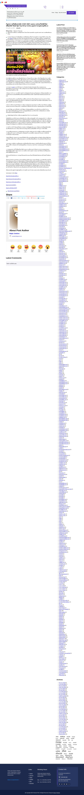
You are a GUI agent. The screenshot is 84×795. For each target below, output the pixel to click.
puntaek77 (61, 408)
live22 (60, 276)
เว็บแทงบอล (61, 667)
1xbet (60, 88)
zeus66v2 (61, 565)
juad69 (60, 250)
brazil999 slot (62, 165)
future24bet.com (62, 213)
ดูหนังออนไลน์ (62, 577)
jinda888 (61, 242)
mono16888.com (62, 320)
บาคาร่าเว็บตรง (62, 588)
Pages (30, 777)
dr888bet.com (62, 185)
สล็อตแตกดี (61, 642)
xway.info (61, 556)
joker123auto (62, 245)
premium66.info (62, 398)
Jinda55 (61, 241)
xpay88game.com (63, 552)
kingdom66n (61, 258)
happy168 (61, 226)
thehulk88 (61, 497)
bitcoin (60, 151)
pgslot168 (61, 374)
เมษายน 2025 (62, 706)
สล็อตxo (61, 631)
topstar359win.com (63, 508)
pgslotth (60, 387)
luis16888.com (62, 286)
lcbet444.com (62, 270)
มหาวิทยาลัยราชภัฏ (63, 600)
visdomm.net (62, 544)
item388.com (62, 239)
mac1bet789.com (63, 294)
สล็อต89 (61, 623)
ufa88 (60, 518)
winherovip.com (62, 550)
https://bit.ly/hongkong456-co (12, 176)
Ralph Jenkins (14, 233)
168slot (60, 83)
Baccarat (61, 131)
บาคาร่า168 (61, 585)
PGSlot (60, 373)
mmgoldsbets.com (63, 316)
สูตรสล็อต (61, 647)
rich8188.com (62, 423)
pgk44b (60, 371)
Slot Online (61, 472)
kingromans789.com (63, 260)
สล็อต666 (61, 619)
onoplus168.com (62, 348)
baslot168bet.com (63, 138)
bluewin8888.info (63, 154)
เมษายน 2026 (62, 688)
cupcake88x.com (62, 178)
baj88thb (61, 132)
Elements (31, 783)
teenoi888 (61, 494)
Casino (60, 172)
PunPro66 (61, 401)
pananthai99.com (63, 351)
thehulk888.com (62, 499)
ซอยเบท (60, 572)
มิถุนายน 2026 (62, 685)
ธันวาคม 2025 (62, 694)
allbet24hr (61, 116)
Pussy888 (61, 409)
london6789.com (62, 282)
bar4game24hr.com (63, 137)
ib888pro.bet (62, 235)
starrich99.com (62, 490)
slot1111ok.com (62, 474)
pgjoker (60, 370)
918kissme (61, 103)
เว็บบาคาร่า (61, 660)
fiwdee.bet (61, 201)
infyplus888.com (62, 236)
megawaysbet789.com (64, 308)
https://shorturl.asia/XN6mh (13, 191)
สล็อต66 (61, 618)
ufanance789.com (63, 530)
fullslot (60, 207)
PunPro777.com (62, 405)
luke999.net (61, 288)
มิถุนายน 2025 (62, 703)
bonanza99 (61, 157)
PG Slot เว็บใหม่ (62, 357)
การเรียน (61, 566)
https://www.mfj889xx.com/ (65, 231)
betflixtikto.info (62, 143)
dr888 (60, 184)
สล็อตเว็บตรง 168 (63, 640)
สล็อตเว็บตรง (62, 638)
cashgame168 (62, 171)
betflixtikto (61, 141)
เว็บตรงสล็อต (62, 659)
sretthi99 (61, 486)
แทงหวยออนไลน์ (62, 672)
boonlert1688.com (63, 160)
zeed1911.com (62, 563)
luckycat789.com (62, 285)
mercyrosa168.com (63, 310)
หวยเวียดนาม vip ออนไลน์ (64, 653)
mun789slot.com (62, 327)
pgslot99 (61, 379)
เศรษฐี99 (61, 669)
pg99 (60, 361)
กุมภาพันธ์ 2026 (62, 691)
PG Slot (60, 355)
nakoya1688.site (62, 333)
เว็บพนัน (61, 662)
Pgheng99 (61, 368)
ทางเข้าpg (61, 582)
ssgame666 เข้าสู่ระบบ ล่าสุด (65, 489)
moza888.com (62, 322)
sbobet (60, 445)
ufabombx (61, 525)
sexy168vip (61, 452)
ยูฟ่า (60, 603)
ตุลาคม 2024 (62, 715)
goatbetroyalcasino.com (64, 217)
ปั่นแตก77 (61, 594)
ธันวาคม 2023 (62, 729)
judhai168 (61, 251)
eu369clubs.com (62, 193)
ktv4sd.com (61, 264)
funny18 (61, 212)
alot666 (60, 119)
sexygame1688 (62, 456)
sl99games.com (62, 468)
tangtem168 (61, 493)
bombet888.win (62, 156)
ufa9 (60, 521)
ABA (60, 109)
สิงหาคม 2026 (62, 682)
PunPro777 (61, 404)
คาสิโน (60, 568)
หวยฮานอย (61, 651)
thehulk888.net (62, 500)
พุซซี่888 (61, 599)
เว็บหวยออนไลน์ (62, 666)
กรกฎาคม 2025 (62, 701)
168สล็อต (61, 84)
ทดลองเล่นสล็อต (62, 578)
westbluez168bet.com (64, 547)
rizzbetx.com (62, 426)
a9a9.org (61, 108)
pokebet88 (61, 393)
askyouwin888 (62, 127)
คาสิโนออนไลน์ (62, 571)
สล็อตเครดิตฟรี (62, 637)
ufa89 (60, 519)
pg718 (60, 358)
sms (60, 481)
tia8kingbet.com (62, 502)
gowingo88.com (62, 225)
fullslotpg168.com (63, 210)
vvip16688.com (62, 546)
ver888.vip (61, 540)
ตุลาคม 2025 (62, 697)
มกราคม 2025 (62, 710)
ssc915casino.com (63, 487)
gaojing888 (61, 215)
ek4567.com (61, 188)
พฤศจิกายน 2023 (62, 731)
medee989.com (62, 305)
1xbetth (60, 90)
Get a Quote (71, 12)
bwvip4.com (61, 169)
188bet (60, 86)
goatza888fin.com (63, 220)
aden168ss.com (62, 115)
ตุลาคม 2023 (62, 732)
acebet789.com (62, 113)
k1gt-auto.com (62, 253)
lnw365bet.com (62, 279)
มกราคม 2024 (62, 728)
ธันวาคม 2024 (62, 712)
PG (59, 354)
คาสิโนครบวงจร (62, 569)
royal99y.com (62, 431)
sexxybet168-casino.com (64, 449)
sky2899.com (62, 467)
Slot (60, 471)
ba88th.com (61, 128)
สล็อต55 (61, 616)
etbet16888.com (62, 191)
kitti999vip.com (62, 263)
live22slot (61, 278)
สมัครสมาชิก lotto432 (63, 609)
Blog (30, 781)
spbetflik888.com (62, 483)
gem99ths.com (62, 216)
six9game (61, 465)
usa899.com (61, 534)
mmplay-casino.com (63, 317)
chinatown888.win (63, 176)
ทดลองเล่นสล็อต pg (63, 579)
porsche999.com (62, 395)
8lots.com (61, 96)
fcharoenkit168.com (63, 195)
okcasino (61, 342)
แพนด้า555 (61, 673)
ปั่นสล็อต (61, 591)
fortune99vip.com (63, 203)
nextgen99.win (62, 336)
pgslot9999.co (62, 380)
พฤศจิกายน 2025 (62, 695)
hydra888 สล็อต (62, 234)
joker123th (61, 247)
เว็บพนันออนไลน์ (62, 663)
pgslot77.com (62, 377)
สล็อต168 (61, 613)
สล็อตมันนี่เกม (62, 634)
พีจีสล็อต (61, 597)
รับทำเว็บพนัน (62, 607)
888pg (60, 94)
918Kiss (61, 100)
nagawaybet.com (62, 330)
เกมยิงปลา (61, 654)
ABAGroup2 (61, 110)
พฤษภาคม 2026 (62, 687)
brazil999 (61, 163)
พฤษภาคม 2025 (62, 704)
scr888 (60, 448)
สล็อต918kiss (62, 625)
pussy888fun (62, 411)
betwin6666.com (62, 146)
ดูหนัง (60, 575)
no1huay (61, 339)
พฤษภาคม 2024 (62, 722)
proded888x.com (62, 399)
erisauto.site (61, 190)
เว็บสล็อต (61, 664)
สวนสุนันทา (61, 645)
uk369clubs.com (62, 533)
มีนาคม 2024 (62, 725)
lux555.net (61, 289)
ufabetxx (61, 524)
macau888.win (62, 300)
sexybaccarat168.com (64, 455)
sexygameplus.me (63, 459)
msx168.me (61, 324)
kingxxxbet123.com (63, 261)
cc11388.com (62, 173)
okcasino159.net (62, 345)
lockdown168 (62, 280)
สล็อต (10, 79)
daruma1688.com (63, 179)
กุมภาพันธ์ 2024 (62, 726)
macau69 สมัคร (62, 298)
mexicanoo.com (62, 313)
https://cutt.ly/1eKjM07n (11, 185)
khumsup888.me (62, 256)
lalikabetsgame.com (63, 269)
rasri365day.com (62, 414)
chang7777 (61, 175)
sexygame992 (62, 458)
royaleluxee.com (62, 433)
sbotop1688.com (62, 446)
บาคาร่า (61, 584)
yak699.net (61, 557)
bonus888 (61, 159)
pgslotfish (61, 386)
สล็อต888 (61, 622)
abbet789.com (62, 112)
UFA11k (61, 512)
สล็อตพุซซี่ (61, 632)
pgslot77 (61, 376)
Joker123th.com (62, 248)
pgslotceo (61, 385)
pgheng (60, 367)
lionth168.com (62, 273)
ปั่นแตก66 (61, 593)
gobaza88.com (62, 222)
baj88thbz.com (62, 134)
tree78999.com (62, 509)
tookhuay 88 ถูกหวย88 (64, 506)
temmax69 (61, 496)
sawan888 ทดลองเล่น (63, 442)
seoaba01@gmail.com (17, 236)
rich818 (60, 421)
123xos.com (61, 80)
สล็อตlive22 (61, 628)
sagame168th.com (63, 440)
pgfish (60, 363)
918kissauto (61, 102)
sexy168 (61, 450)
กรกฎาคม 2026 (62, 684)
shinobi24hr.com (62, 461)
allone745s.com (62, 118)
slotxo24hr (61, 480)
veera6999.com (62, 535)
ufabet (60, 522)
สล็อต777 (61, 621)
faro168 (68, 736)
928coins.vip (62, 105)
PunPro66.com (62, 402)
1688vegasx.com (62, 81)
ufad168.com (62, 527)
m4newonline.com (63, 291)
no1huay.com (62, 341)
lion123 (60, 272)
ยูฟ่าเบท (60, 604)
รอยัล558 (61, 606)
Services (31, 775)
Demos (31, 773)
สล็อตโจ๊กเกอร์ (62, 644)
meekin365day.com (63, 307)
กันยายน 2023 (62, 734)
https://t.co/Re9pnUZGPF (11, 188)
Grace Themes (56, 792)
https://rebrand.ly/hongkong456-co (13, 179)
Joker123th (64, 740)
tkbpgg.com (61, 503)
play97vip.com (62, 392)
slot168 (60, 475)
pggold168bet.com (63, 364)
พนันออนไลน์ (62, 596)
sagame (61, 437)
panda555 (61, 352)
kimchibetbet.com (63, 257)
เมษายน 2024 (62, 723)
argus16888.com (62, 122)
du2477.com (61, 187)
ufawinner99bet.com (63, 531)
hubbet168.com (62, 232)
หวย (60, 650)
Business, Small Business (64, 168)
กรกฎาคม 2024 (62, 719)
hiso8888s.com (62, 229)
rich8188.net (61, 424)
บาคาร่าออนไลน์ (62, 587)
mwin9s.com (62, 329)
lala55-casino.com (63, 266)
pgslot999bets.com (63, 382)
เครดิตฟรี (61, 656)
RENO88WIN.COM (63, 418)
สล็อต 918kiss (62, 612)
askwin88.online (62, 124)
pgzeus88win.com (63, 389)
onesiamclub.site (62, 346)
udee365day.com (63, 511)
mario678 (61, 302)
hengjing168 (62, 228)
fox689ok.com (62, 204)
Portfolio (31, 779)
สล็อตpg (61, 629)
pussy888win (62, 412)
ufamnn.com (61, 528)
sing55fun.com (62, 462)
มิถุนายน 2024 (62, 720)
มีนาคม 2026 (62, 690)
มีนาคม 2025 (62, 707)
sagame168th (62, 439)
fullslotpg (61, 209)
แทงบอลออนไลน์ (62, 670)
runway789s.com (62, 434)
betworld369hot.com (63, 149)
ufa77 (60, 516)
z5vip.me (61, 559)
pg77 (60, 360)
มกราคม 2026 (62, 693)
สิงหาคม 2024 (62, 717)
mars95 (60, 304)
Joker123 (61, 244)
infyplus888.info (62, 238)
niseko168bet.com (63, 338)
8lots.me (61, 99)
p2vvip (60, 349)
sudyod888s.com (62, 492)
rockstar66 (61, 427)
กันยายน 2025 (62, 698)
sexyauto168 (62, 453)
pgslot (11, 38)
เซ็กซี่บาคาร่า (62, 657)
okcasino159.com (63, 343)
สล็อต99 (61, 626)
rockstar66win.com (63, 429)
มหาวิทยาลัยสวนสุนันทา (64, 601)
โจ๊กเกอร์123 (62, 675)
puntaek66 (61, 407)
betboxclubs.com (62, 140)
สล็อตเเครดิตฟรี (62, 641)
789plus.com (62, 91)
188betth (61, 87)
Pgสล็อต (61, 390)
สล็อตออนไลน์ (62, 635)
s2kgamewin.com (63, 436)
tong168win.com (62, 505)
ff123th (60, 197)
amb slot (61, 121)
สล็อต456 (18, 28)
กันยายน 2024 (62, 716)
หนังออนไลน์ (62, 648)
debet (60, 182)
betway (60, 144)
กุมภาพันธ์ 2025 (62, 709)
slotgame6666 (62, 477)
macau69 (61, 297)
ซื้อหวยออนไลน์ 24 (63, 574)
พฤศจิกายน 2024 (62, 713)
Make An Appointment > (13, 779)
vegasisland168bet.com (64, 537)
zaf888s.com (62, 562)
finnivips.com (62, 198)
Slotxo (60, 478)
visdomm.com (62, 543)
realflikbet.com (62, 417)
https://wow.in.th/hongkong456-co (13, 182)
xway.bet (61, 553)
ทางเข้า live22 (62, 581)
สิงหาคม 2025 (62, 700)
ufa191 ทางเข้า (62, 514)
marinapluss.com (62, 301)
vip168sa (61, 541)
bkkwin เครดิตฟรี (62, 153)
